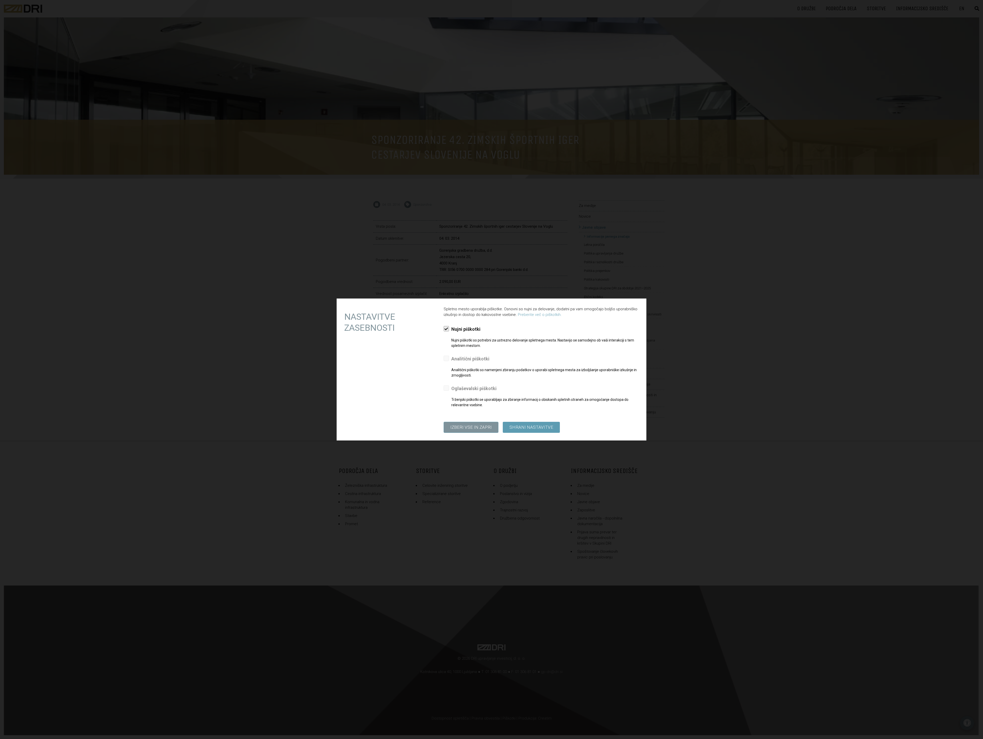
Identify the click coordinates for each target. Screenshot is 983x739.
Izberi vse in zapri (471, 427)
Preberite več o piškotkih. (540, 314)
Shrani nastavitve (531, 427)
